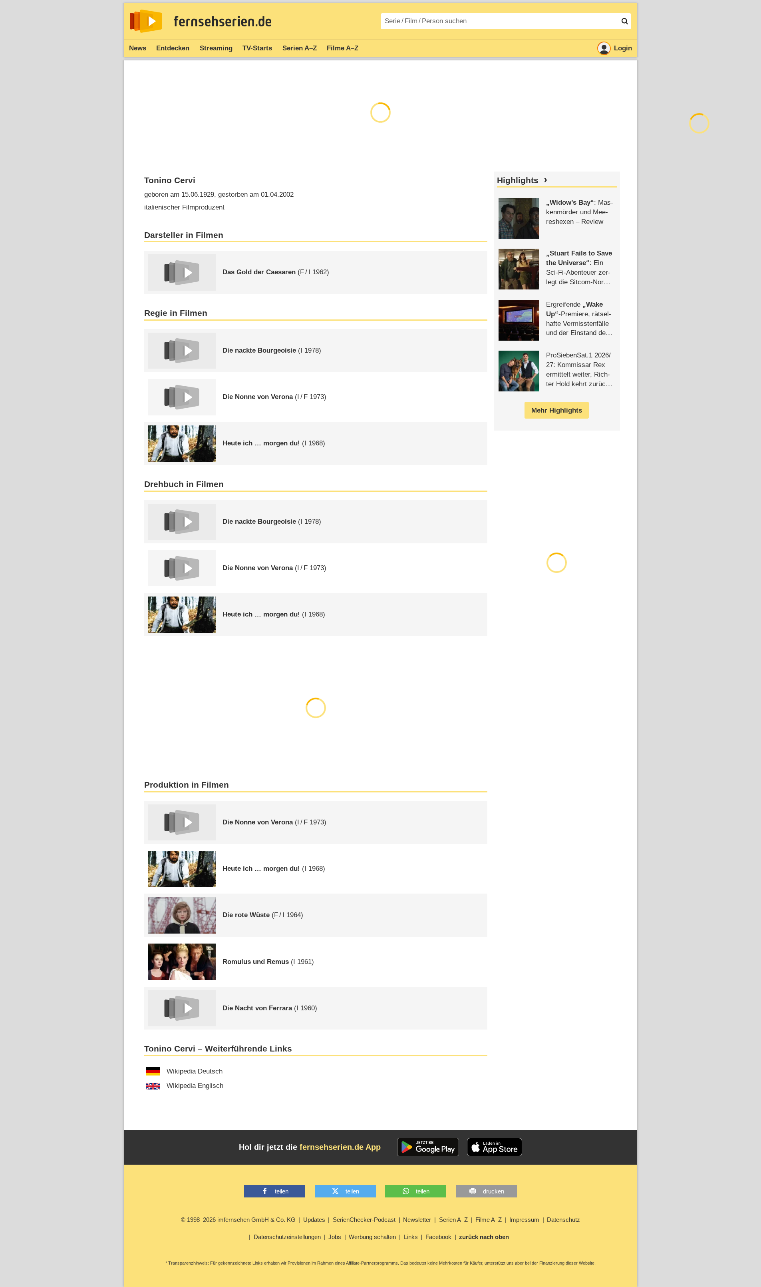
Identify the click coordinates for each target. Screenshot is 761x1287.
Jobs (334, 1236)
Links (411, 1236)
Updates (314, 1219)
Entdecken (172, 48)
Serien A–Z (299, 48)
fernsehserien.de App (340, 1147)
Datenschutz (563, 1219)
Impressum (524, 1219)
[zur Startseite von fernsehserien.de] (146, 21)
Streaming (216, 48)
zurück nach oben (484, 1236)
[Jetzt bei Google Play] (428, 1147)
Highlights (517, 180)
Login (623, 48)
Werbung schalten (372, 1236)
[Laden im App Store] (494, 1147)
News (137, 48)
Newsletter (417, 1219)
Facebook (438, 1236)
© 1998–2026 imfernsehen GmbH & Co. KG (238, 1219)
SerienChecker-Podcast (364, 1219)
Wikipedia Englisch (195, 1085)
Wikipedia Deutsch (195, 1071)
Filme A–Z (342, 48)
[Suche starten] (625, 21)
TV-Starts (257, 48)
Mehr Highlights (556, 410)
